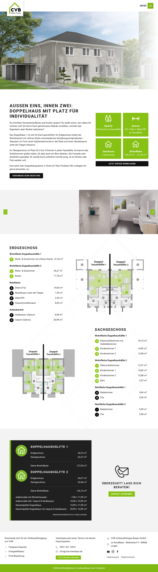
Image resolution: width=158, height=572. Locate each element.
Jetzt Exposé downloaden (122, 164)
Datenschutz (128, 557)
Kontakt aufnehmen (121, 494)
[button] (146, 6)
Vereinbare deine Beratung (26, 176)
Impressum (113, 557)
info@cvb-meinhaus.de (71, 551)
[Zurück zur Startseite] (15, 8)
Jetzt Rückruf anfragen (68, 557)
